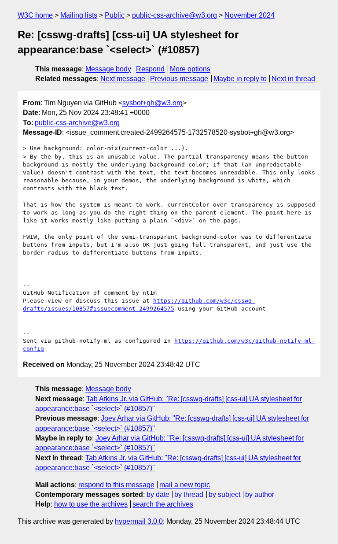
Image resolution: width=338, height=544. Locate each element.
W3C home (35, 15)
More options (190, 69)
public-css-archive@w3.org (174, 15)
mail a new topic (184, 484)
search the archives (162, 504)
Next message (122, 78)
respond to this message (116, 484)
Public (115, 15)
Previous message (179, 78)
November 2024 (249, 15)
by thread (188, 494)
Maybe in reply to (240, 78)
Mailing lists (78, 15)
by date (158, 494)
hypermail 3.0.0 (139, 521)
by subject (224, 494)
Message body (108, 69)
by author (259, 494)
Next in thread (293, 78)
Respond (150, 69)
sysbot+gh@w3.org (152, 103)
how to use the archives (91, 504)
